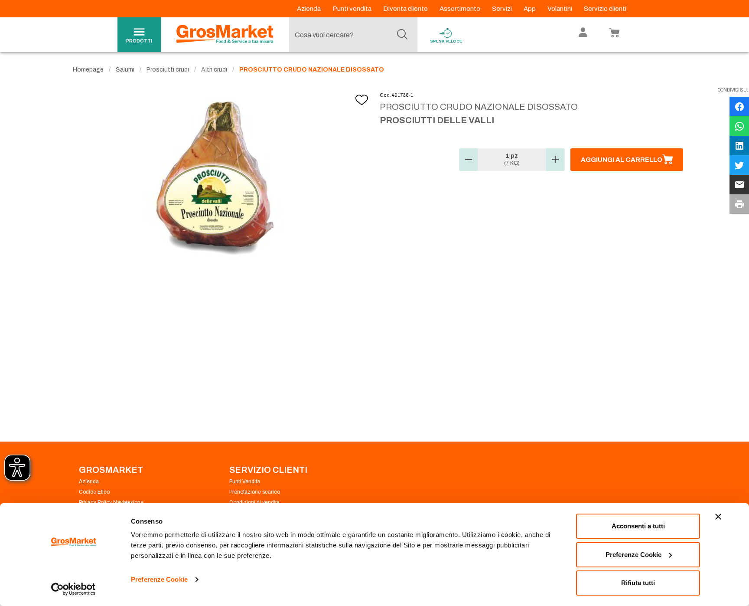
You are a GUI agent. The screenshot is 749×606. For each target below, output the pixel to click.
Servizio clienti (605, 8)
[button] (468, 159)
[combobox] (351, 34)
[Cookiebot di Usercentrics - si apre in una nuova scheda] (73, 589)
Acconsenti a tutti (638, 526)
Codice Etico (94, 492)
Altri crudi (214, 69)
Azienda (309, 8)
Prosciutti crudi (168, 69)
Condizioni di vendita (254, 502)
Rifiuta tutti (638, 582)
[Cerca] (402, 34)
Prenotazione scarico (254, 492)
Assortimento (461, 8)
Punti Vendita (244, 481)
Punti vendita (352, 8)
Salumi (125, 69)
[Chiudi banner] (718, 517)
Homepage (88, 69)
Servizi (502, 8)
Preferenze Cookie (159, 579)
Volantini (560, 8)
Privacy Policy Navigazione (111, 502)
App (530, 8)
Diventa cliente (406, 8)
